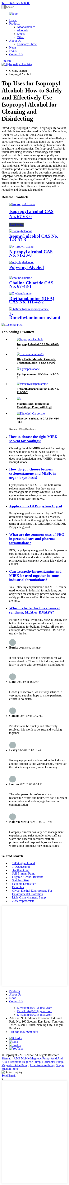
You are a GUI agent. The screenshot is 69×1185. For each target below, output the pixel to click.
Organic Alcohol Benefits (27, 877)
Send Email (9, 1075)
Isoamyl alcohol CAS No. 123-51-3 (33, 238)
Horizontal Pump (52, 1061)
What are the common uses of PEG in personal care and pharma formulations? (36, 538)
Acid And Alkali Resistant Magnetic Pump (32, 1060)
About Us (15, 40)
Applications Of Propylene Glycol (35, 506)
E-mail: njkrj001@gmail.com (34, 1007)
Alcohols (22, 30)
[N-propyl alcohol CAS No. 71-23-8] (21, 246)
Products (14, 23)
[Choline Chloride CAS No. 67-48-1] (20, 277)
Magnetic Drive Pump (15, 1065)
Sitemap (6, 1058)
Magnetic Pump (39, 1058)
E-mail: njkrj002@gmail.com (34, 1011)
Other (20, 37)
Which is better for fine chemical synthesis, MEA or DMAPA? (34, 610)
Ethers (21, 33)
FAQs (12, 51)
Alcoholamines (26, 27)
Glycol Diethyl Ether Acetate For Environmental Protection (32, 892)
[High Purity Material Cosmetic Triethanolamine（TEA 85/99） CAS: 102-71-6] (30, 354)
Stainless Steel (20, 880)
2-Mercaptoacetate (23, 900)
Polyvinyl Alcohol (26, 267)
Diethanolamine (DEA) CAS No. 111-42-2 (31, 300)
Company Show (27, 44)
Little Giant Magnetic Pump (29, 897)
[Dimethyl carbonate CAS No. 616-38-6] (31, 413)
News (12, 47)
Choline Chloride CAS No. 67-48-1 (31, 284)
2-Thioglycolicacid (23, 863)
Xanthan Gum (20, 870)
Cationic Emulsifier (23, 883)
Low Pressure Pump (42, 1065)
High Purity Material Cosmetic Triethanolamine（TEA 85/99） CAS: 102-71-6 (37, 363)
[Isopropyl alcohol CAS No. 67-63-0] (22, 204)
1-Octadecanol (21, 866)
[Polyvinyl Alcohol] (21, 262)
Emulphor (18, 887)
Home (13, 20)
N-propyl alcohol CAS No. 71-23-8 (31, 253)
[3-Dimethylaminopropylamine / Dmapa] (29, 309)
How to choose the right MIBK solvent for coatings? (33, 439)
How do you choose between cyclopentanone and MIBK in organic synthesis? (32, 473)
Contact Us (16, 54)
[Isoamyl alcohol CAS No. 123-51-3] (20, 231)
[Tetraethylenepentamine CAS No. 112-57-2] (32, 383)
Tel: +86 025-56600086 (16, 3)
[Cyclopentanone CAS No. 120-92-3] (28, 369)
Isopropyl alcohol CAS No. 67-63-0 (31, 214)
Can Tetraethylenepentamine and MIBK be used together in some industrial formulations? (35, 575)
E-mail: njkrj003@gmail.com (34, 1014)
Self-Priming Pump (23, 873)
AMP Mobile (22, 1058)
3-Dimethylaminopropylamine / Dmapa (37, 317)
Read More (16, 224)
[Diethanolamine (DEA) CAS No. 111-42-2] (20, 293)
